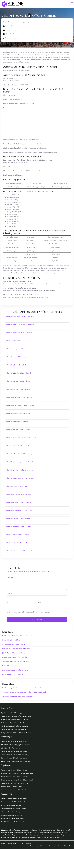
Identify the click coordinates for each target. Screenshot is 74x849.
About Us (28, 846)
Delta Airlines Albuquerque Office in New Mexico (21, 462)
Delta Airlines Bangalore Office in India (18, 349)
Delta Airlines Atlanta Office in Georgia (18, 518)
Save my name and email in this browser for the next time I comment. (29, 612)
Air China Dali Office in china (10, 748)
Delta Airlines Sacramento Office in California (16, 649)
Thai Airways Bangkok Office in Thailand (13, 809)
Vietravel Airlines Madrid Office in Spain (14, 666)
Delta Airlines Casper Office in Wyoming (18, 502)
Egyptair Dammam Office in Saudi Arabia (14, 758)
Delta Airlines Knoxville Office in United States (20, 325)
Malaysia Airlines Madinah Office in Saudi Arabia (16, 733)
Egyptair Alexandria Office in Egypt (12, 713)
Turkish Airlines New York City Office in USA (14, 783)
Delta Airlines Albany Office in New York (18, 430)
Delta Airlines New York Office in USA (17, 535)
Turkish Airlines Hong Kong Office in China (14, 741)
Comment (10, 577)
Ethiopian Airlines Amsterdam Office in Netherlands (17, 773)
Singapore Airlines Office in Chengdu (13, 644)
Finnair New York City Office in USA (13, 674)
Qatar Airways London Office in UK (12, 815)
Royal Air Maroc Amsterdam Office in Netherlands (16, 822)
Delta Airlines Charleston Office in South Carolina (21, 438)
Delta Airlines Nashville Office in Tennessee (19, 333)
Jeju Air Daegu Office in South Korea (13, 653)
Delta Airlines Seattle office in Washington (18, 413)
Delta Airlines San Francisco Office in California (20, 551)
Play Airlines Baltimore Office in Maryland (15, 657)
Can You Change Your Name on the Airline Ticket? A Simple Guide (23, 688)
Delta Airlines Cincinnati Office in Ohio (18, 389)
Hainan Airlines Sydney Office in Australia (14, 777)
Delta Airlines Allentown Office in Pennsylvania (20, 470)
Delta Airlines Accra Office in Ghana (17, 341)
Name (9, 594)
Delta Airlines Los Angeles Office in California (20, 405)
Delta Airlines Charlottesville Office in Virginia (20, 454)
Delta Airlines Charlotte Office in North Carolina (20, 446)
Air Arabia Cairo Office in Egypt (11, 812)
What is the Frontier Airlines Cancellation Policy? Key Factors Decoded (24, 692)
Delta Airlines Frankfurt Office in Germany (18, 527)
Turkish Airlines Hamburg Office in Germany (14, 770)
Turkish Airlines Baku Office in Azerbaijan (14, 802)
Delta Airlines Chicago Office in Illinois (18, 381)
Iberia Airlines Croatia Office (11, 640)
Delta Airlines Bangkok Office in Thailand (18, 373)
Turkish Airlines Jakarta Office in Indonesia (14, 751)
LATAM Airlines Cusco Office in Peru (12, 818)
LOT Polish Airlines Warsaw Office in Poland (15, 719)
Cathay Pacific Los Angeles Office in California (15, 761)
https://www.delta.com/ (31, 140)
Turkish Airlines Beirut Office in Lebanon (13, 729)
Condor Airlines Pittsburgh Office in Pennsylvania (17, 636)
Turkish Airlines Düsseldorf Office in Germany (15, 755)
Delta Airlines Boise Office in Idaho (16, 486)
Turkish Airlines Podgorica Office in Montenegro (16, 716)
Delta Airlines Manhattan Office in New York (19, 397)
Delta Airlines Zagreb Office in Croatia (17, 365)
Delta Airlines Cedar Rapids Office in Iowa (19, 510)
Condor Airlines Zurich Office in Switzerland (14, 726)
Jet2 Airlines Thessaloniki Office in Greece (15, 670)
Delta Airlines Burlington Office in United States (20, 316)
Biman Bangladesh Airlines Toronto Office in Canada (17, 780)
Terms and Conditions (55, 846)
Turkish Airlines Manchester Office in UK (13, 790)
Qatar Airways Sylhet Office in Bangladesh (14, 723)
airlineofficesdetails (12, 843)
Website (40, 603)
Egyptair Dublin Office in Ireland (11, 805)
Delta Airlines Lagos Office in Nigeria (17, 357)
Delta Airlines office (12, 60)
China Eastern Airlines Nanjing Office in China (15, 745)
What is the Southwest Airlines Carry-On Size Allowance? (19, 696)
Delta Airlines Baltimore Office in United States (20, 478)
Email (9, 603)
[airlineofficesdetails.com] (12, 4)
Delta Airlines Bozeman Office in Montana (18, 494)
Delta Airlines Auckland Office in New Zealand (20, 543)
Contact (35, 846)
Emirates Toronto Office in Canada (11, 787)
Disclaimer (43, 846)
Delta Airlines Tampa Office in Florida (17, 422)
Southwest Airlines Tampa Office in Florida (14, 799)
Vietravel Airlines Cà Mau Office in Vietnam (15, 661)
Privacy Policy (68, 846)
